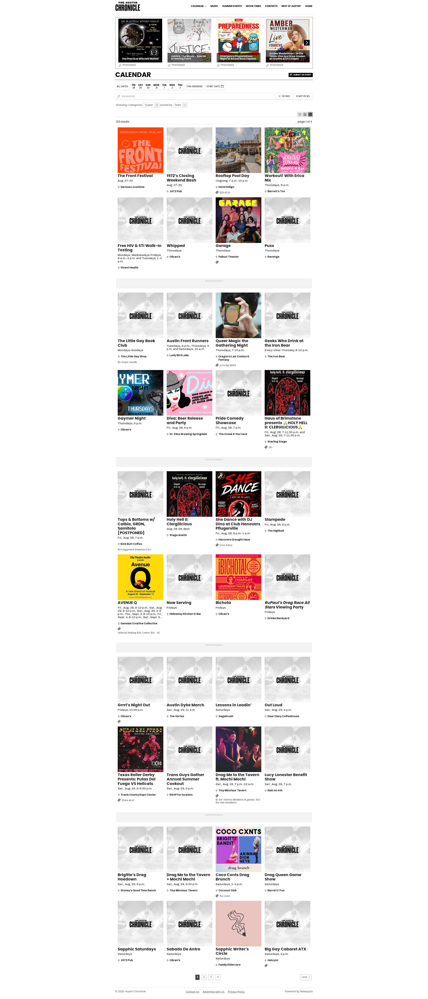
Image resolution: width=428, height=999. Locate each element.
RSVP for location (181, 794)
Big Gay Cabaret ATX (285, 949)
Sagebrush (226, 716)
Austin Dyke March (185, 705)
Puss (269, 246)
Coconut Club (228, 890)
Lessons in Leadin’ (234, 705)
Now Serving (179, 603)
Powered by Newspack (299, 991)
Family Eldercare (230, 964)
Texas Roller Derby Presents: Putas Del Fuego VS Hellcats (136, 779)
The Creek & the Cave (233, 434)
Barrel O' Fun (276, 890)
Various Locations (132, 187)
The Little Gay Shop (133, 356)
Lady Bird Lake (179, 355)
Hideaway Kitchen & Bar (185, 613)
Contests (271, 6)
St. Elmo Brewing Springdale (188, 434)
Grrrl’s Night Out (134, 705)
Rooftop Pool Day (232, 176)
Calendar (197, 6)
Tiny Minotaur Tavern (232, 790)
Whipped (176, 246)
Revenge (273, 256)
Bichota (223, 603)
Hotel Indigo (226, 187)
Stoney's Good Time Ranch (138, 890)
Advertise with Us (213, 991)
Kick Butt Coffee (131, 543)
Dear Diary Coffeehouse (283, 716)
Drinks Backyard (278, 618)
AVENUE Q (127, 603)
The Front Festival (135, 176)
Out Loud (273, 705)
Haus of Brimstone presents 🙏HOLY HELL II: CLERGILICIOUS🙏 (286, 423)
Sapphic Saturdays (137, 949)
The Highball (276, 530)
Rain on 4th (275, 790)
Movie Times (253, 6)
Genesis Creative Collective (139, 623)
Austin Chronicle (135, 991)
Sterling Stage (277, 441)
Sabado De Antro (183, 949)
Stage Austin (178, 535)
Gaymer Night (132, 418)
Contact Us (192, 991)
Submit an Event (302, 75)
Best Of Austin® (291, 6)
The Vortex (177, 716)
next (304, 977)
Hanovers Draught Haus (234, 539)
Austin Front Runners (188, 341)
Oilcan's (175, 256)
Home (308, 6)
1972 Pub (176, 191)
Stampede (275, 520)
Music (214, 6)
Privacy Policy (236, 991)
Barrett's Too (276, 191)
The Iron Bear (276, 356)
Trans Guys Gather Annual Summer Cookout (185, 779)
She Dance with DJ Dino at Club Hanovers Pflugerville (238, 524)
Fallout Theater (229, 256)
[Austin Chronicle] (127, 6)
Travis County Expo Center (138, 794)
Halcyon (273, 960)
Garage (223, 246)
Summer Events (232, 6)
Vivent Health (129, 267)
